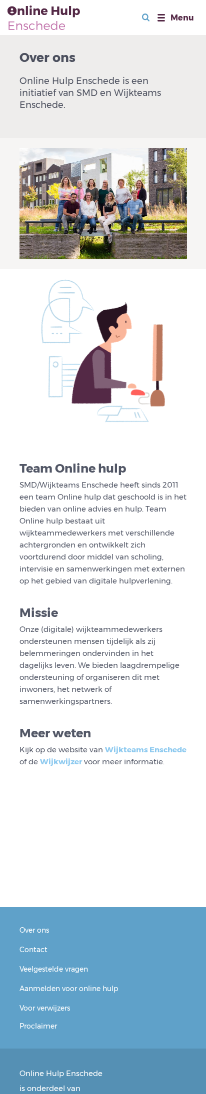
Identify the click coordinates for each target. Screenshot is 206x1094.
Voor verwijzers (45, 1008)
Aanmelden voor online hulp (69, 988)
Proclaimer (38, 1026)
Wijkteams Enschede (145, 749)
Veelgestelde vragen (54, 969)
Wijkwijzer (61, 761)
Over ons (34, 930)
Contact (34, 949)
